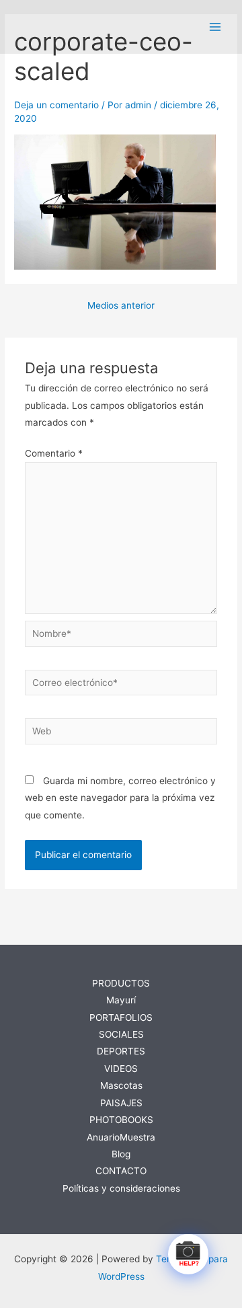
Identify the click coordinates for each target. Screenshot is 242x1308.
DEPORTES (121, 1051)
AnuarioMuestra (121, 1137)
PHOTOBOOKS (121, 1119)
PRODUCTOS (121, 983)
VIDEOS (121, 1068)
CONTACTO (121, 1170)
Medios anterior (121, 306)
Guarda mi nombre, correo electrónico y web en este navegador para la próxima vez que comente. (120, 797)
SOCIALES (121, 1034)
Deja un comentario (56, 105)
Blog (121, 1154)
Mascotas (121, 1085)
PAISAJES (121, 1103)
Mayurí (121, 1000)
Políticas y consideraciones (121, 1188)
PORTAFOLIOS (121, 1017)
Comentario (54, 453)
